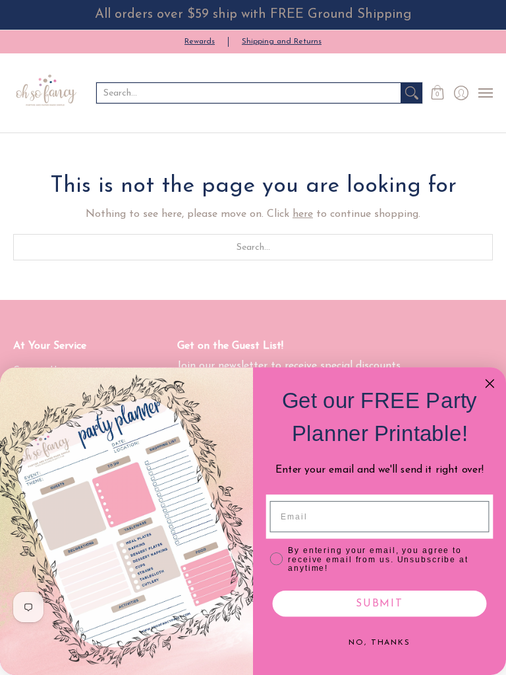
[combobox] (248, 92)
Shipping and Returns (282, 41)
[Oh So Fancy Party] (46, 92)
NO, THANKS (379, 643)
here (303, 214)
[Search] (411, 92)
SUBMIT (379, 604)
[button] (437, 92)
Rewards (199, 41)
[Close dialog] (490, 384)
